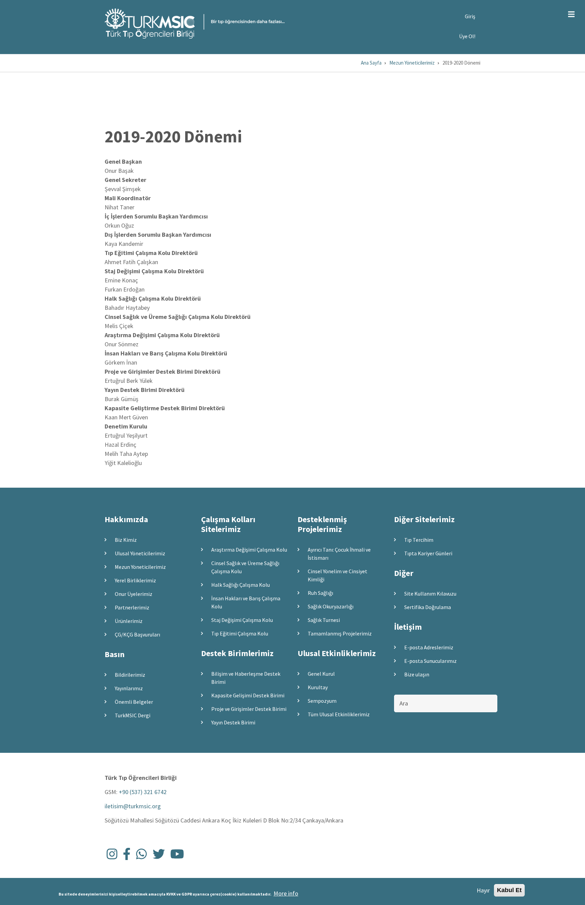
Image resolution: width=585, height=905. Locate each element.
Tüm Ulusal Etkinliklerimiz (339, 714)
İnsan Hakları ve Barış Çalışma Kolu (245, 602)
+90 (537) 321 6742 (143, 792)
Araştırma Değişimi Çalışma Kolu (249, 549)
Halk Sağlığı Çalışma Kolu (240, 584)
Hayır (483, 890)
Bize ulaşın (416, 674)
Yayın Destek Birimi (233, 722)
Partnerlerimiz (132, 607)
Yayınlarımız (129, 688)
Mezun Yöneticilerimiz (140, 566)
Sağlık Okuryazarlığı (330, 606)
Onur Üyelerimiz (133, 593)
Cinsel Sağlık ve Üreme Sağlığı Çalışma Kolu (245, 567)
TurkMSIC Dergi (132, 715)
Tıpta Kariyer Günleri (428, 553)
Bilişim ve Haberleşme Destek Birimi (245, 677)
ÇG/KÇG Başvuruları (137, 634)
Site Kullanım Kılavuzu (430, 593)
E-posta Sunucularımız (430, 660)
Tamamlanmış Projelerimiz (340, 633)
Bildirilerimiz (130, 674)
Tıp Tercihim (418, 539)
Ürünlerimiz (129, 621)
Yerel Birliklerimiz (135, 580)
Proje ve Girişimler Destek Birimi (248, 708)
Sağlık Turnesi (324, 620)
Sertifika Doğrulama (427, 607)
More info (286, 893)
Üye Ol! (467, 36)
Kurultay (318, 687)
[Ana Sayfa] (195, 23)
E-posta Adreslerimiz (428, 647)
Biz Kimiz (126, 539)
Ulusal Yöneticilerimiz (140, 553)
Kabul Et (509, 890)
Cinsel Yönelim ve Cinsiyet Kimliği (337, 575)
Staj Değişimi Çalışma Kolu (242, 620)
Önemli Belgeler (134, 701)
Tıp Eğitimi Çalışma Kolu (239, 633)
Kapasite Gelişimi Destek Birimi (247, 695)
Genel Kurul (321, 673)
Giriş (470, 16)
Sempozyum (322, 700)
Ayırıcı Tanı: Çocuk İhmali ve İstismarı (339, 553)
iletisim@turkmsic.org (133, 806)
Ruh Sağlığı (320, 592)
